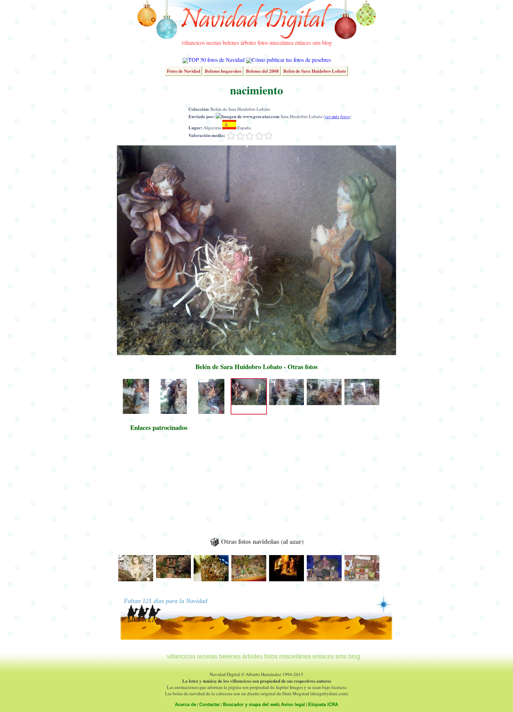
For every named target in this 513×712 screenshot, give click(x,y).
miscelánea (281, 42)
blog (327, 42)
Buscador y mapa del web (251, 704)
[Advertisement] (158, 488)
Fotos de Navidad (183, 70)
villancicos (193, 42)
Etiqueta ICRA (323, 704)
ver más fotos (337, 116)
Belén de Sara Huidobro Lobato (314, 70)
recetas (213, 42)
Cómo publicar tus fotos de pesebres (291, 59)
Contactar (209, 704)
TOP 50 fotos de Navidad (216, 59)
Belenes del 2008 (262, 70)
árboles (248, 42)
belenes (231, 42)
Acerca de (185, 704)
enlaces (303, 42)
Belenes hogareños (223, 70)
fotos (263, 42)
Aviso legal (293, 704)
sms (316, 42)
